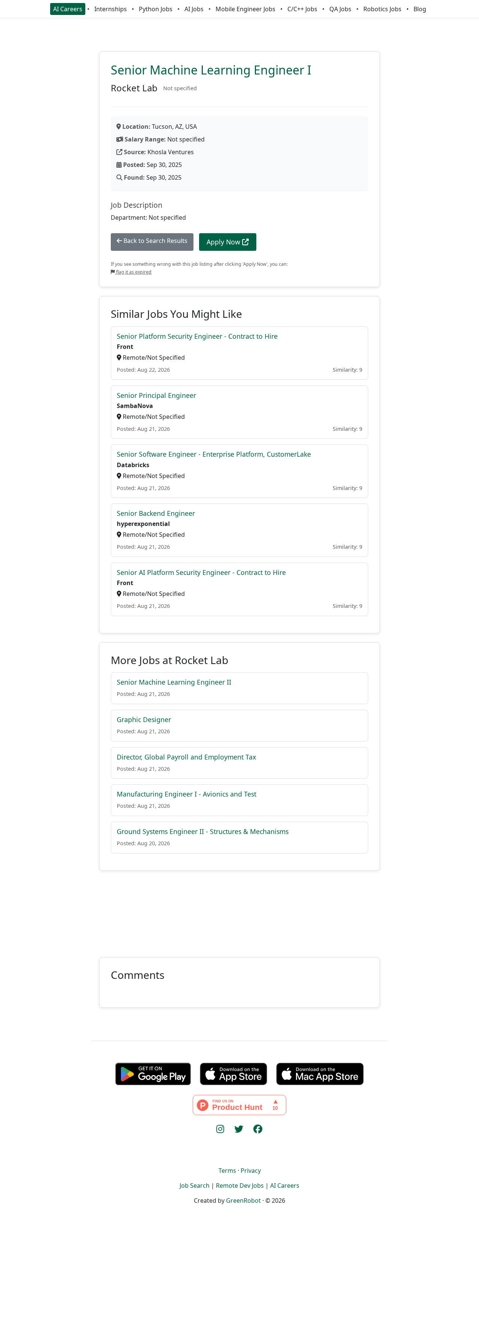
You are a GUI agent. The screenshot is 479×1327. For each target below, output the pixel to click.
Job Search (195, 1185)
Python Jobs (156, 9)
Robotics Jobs (382, 9)
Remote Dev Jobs (240, 1185)
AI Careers (67, 9)
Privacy (251, 1170)
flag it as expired (133, 272)
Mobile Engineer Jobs (245, 9)
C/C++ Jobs (302, 9)
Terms (227, 1170)
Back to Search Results (154, 241)
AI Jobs (194, 9)
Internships (110, 9)
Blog (420, 9)
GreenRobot (243, 1200)
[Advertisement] (239, 909)
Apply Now (224, 241)
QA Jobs (340, 9)
